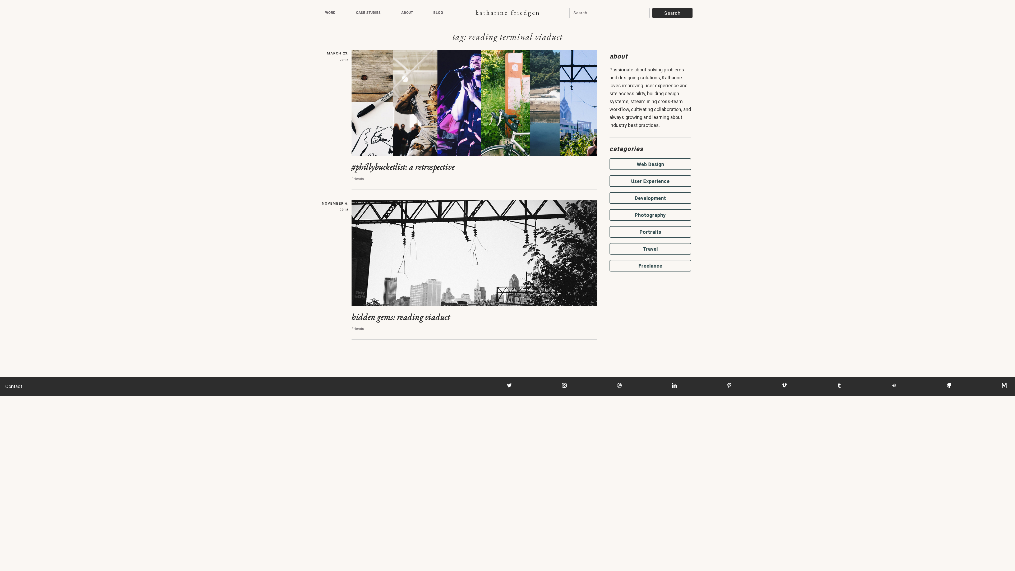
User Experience (650, 181)
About (407, 13)
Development (650, 198)
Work (330, 13)
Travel (650, 249)
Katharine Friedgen (508, 12)
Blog (438, 13)
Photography (650, 215)
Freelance (650, 266)
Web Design (650, 164)
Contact (13, 386)
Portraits (650, 232)
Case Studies (368, 13)
